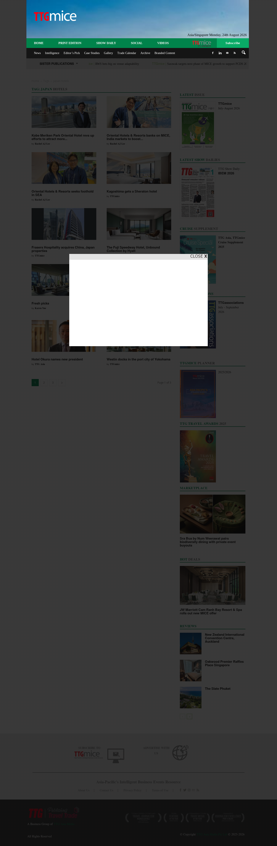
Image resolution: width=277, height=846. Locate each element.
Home (38, 43)
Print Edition (69, 43)
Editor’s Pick (72, 53)
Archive (145, 53)
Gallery (108, 53)
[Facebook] (212, 53)
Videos (163, 43)
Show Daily (106, 43)
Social (136, 43)
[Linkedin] (220, 53)
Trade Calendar (126, 53)
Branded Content (165, 53)
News (37, 53)
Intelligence (52, 53)
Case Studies (92, 53)
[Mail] (227, 53)
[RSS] (235, 53)
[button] (243, 53)
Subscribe (232, 43)
